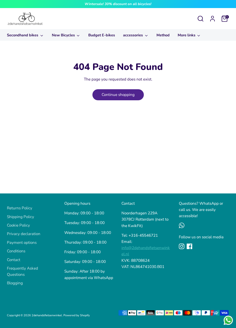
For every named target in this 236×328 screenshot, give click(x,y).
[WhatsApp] (181, 225)
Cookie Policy (18, 225)
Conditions (16, 251)
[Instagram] (181, 246)
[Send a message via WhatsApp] (228, 320)
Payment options (22, 242)
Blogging (15, 283)
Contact (13, 259)
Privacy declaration (23, 233)
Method (163, 35)
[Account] (212, 18)
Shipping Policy (20, 216)
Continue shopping (118, 94)
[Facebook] (189, 246)
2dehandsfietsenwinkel (47, 315)
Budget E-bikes (101, 35)
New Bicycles (64, 35)
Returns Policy (19, 208)
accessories (133, 35)
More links (187, 35)
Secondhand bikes (23, 35)
